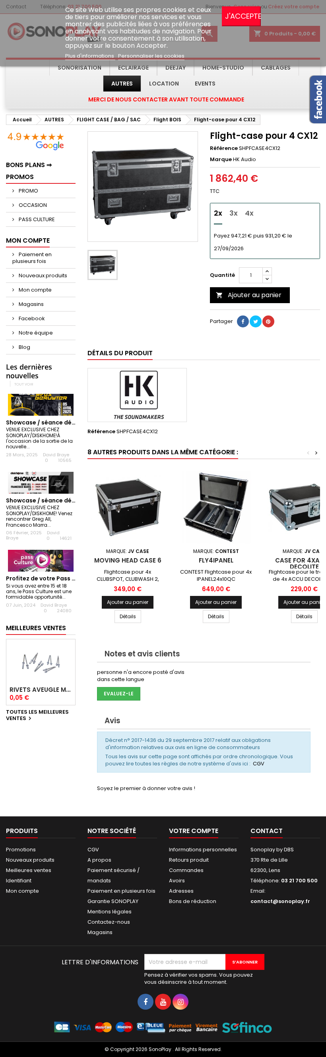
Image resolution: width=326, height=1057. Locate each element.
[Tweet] (256, 321)
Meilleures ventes (28, 870)
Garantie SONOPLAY (112, 901)
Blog (23, 347)
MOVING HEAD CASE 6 (127, 560)
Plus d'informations (90, 56)
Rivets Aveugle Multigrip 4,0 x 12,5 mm (41, 689)
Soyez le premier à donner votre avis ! (146, 788)
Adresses (181, 891)
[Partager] (243, 321)
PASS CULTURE (36, 219)
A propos (99, 860)
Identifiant (18, 880)
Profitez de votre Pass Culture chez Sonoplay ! (73, 578)
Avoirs (177, 880)
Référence (224, 148)
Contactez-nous (108, 922)
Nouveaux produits (42, 275)
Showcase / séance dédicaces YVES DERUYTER (72, 422)
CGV (258, 763)
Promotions (21, 849)
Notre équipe (35, 333)
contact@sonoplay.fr (280, 901)
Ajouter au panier (248, 295)
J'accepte (243, 16)
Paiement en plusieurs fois (32, 258)
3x (233, 213)
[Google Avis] (36, 141)
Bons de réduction (192, 901)
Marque (221, 159)
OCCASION (32, 205)
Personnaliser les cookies (151, 56)
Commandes (186, 870)
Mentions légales (109, 911)
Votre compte (193, 830)
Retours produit (189, 860)
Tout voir (23, 384)
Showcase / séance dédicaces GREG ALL (64, 500)
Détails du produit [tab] (120, 353)
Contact (266, 830)
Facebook (31, 318)
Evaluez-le (119, 693)
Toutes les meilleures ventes (37, 715)
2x (218, 213)
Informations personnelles (203, 849)
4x (249, 213)
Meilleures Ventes (36, 628)
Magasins (30, 304)
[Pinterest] (268, 321)
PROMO (27, 191)
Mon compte (34, 290)
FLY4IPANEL (216, 560)
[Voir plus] (33, 446)
